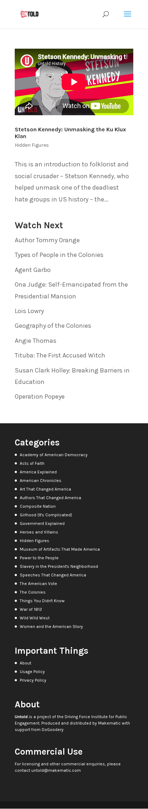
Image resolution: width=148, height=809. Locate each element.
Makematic (109, 723)
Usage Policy (32, 671)
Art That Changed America (45, 489)
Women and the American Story (51, 626)
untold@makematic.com (56, 770)
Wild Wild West (35, 617)
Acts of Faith (32, 463)
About (25, 663)
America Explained (38, 471)
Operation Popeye (40, 396)
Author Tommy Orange (47, 240)
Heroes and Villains (39, 532)
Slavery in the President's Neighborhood (59, 566)
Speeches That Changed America (53, 574)
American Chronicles (40, 480)
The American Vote (38, 583)
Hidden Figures (32, 145)
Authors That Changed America (50, 497)
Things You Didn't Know (42, 600)
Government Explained (42, 523)
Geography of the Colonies (53, 326)
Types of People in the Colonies (59, 255)
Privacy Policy (33, 680)
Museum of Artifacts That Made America (60, 549)
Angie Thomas (35, 341)
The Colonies (33, 592)
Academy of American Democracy (54, 454)
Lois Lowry (29, 311)
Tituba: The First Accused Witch (60, 355)
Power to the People (39, 557)
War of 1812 (31, 609)
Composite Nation (38, 506)
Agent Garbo (33, 270)
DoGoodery (53, 729)
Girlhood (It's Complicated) (46, 514)
